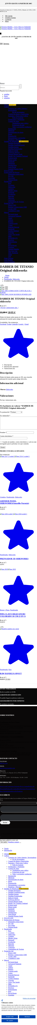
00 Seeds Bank (13, 214)
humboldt (11, 162)
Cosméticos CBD (14, 211)
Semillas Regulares (14, 143)
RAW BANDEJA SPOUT (11, 673)
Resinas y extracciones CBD (17, 207)
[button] (2, 83)
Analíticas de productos (16, 791)
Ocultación (11, 194)
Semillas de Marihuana (16, 141)
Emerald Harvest (13, 227)
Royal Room (12, 245)
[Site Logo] (15, 28)
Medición (11, 130)
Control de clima (13, 121)
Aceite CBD (12, 209)
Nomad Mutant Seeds (15, 154)
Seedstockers (12, 165)
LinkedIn (15, 324)
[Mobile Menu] (0, 33)
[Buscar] (20, 86)
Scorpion (11, 247)
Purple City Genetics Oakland (18, 156)
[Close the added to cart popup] (20, 842)
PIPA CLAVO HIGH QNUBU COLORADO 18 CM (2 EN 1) (13, 615)
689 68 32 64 (4, 763)
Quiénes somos (10, 18)
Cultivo (6, 107)
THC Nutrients (13, 253)
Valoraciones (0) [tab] (9, 368)
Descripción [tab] (8, 365)
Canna (10, 225)
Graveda (11, 233)
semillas (6, 94)
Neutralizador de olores (15, 132)
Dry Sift (10, 176)
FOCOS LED (8, 171)
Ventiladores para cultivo (20, 123)
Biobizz (10, 222)
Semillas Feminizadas (15, 149)
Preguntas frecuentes (26, 789)
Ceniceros (11, 200)
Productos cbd (8, 203)
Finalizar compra (13, 842)
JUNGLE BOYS (14, 152)
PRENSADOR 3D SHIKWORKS (14, 559)
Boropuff (11, 192)
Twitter (9, 324)
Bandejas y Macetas (14, 140)
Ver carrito (4, 842)
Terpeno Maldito (13, 249)
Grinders (11, 189)
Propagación (12, 136)
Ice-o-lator (11, 178)
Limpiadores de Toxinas (16, 202)
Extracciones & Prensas (11, 172)
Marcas (6, 212)
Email (27, 324)
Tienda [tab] (6, 848)
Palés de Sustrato (17, 118)
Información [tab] (8, 850)
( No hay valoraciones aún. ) (9, 308)
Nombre (3, 432)
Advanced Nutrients (14, 216)
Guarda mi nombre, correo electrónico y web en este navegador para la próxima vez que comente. (18, 443)
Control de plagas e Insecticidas (18, 114)
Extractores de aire (18, 125)
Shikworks (11, 187)
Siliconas (11, 198)
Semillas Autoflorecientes (16, 145)
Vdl (9, 256)
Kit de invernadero (18, 112)
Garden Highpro (13, 231)
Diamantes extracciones (16, 174)
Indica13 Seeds (13, 151)
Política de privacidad (29, 998)
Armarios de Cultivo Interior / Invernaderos (22, 857)
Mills (10, 236)
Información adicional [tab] (11, 367)
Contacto (8, 19)
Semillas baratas (13, 147)
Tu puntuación (5, 412)
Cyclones (11, 185)
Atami (10, 218)
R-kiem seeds (12, 158)
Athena (10, 220)
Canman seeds (13, 223)
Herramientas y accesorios (16, 138)
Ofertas (10, 105)
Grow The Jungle (14, 234)
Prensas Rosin (12, 180)
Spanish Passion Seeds (15, 169)
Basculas (11, 196)
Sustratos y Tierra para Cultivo (18, 116)
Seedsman (11, 163)
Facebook (3, 324)
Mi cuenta (8, 16)
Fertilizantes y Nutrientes (16, 119)
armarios (7, 98)
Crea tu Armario (9, 262)
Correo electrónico (6, 436)
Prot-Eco (11, 240)
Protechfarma (12, 242)
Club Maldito (8, 260)
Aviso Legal (3, 786)
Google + (21, 324)
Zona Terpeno (8, 258)
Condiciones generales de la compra (17, 786)
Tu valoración (5, 416)
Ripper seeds (12, 160)
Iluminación (12, 129)
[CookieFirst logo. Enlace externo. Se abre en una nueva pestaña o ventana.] (2, 1000)
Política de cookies (11, 789)
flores (6, 96)
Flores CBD (12, 205)
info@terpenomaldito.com (7, 768)
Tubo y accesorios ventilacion (22, 127)
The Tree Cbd (12, 251)
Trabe (10, 255)
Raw (9, 183)
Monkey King (12, 191)
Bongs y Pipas (4, 610)
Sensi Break (12, 167)
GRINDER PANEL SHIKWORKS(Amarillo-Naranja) (14, 502)
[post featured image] (15, 456)
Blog (7, 21)
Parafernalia (8, 181)
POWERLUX (13, 238)
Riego (10, 134)
